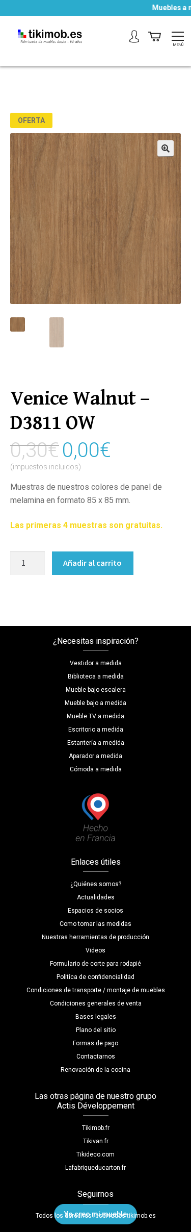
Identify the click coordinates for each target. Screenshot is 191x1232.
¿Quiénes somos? (95, 884)
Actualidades (96, 897)
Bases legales (95, 1016)
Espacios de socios (95, 910)
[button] (165, 148)
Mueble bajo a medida (95, 703)
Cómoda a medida (96, 769)
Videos (95, 950)
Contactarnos (95, 1056)
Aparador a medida (95, 756)
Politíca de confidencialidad (95, 976)
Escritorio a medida (95, 729)
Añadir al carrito (92, 563)
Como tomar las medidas (95, 923)
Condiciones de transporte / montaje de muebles (95, 990)
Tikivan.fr (95, 1141)
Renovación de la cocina (95, 1069)
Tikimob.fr (96, 1128)
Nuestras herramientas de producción (95, 937)
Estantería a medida (95, 742)
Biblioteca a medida (96, 676)
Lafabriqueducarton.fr (95, 1167)
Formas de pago (95, 1043)
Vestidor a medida (96, 663)
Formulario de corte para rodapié (95, 963)
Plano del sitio (96, 1030)
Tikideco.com (95, 1154)
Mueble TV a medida (95, 716)
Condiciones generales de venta (96, 1003)
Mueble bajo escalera (96, 689)
